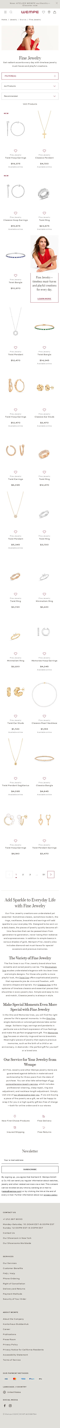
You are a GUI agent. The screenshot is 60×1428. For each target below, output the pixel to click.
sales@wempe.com (11, 1191)
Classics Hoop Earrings (15, 220)
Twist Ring (44, 220)
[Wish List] (43, 12)
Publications (9, 1334)
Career (6, 1329)
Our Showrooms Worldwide (17, 1243)
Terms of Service (12, 1360)
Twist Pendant (15, 354)
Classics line (44, 985)
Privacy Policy (10, 1344)
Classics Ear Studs (44, 417)
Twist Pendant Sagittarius (15, 785)
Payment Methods (12, 1294)
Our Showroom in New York (17, 1238)
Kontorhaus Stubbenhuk (16, 1324)
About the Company (13, 1319)
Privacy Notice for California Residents (23, 1349)
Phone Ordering (11, 1278)
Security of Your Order (14, 1299)
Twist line (24, 977)
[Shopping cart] (54, 12)
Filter (10, 76)
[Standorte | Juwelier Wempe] (49, 12)
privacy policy (50, 1195)
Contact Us (9, 1233)
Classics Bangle (44, 785)
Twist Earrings (15, 479)
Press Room (9, 1339)
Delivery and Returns (14, 1289)
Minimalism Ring (44, 601)
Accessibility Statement (15, 1355)
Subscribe (30, 1169)
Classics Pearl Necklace (44, 723)
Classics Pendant (44, 158)
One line (50, 1018)
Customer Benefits (13, 1268)
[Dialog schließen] (57, 3)
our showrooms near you (27, 1095)
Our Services (9, 1263)
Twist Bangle (15, 282)
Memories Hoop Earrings (44, 660)
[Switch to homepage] (30, 12)
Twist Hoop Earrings (15, 158)
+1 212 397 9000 (13, 1219)
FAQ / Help (9, 1273)
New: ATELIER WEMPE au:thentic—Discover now (30, 4)
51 (44, 874)
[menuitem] (5, 12)
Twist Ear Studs (15, 723)
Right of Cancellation (14, 1283)
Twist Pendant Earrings (44, 848)
